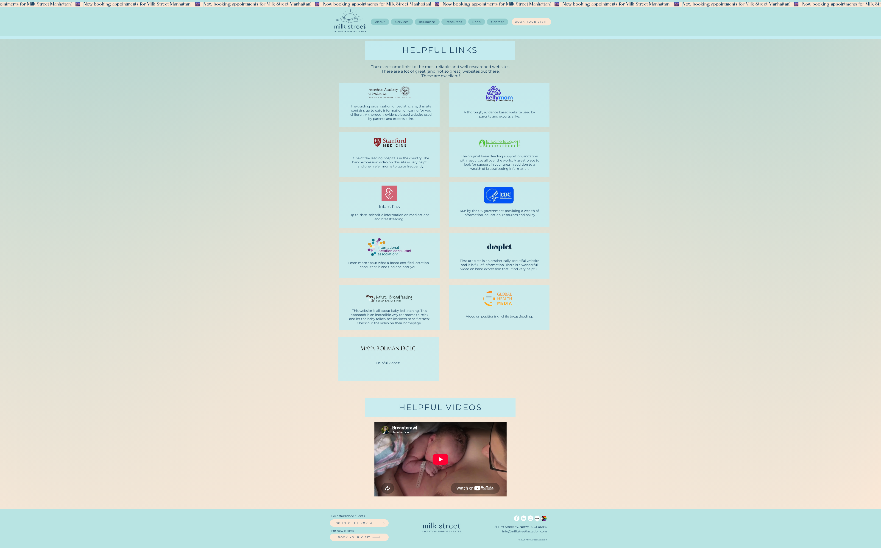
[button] (453, 22)
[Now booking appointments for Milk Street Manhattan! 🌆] (440, 4)
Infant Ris (388, 206)
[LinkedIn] (523, 518)
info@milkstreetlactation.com (524, 531)
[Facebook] (516, 518)
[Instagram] (530, 518)
